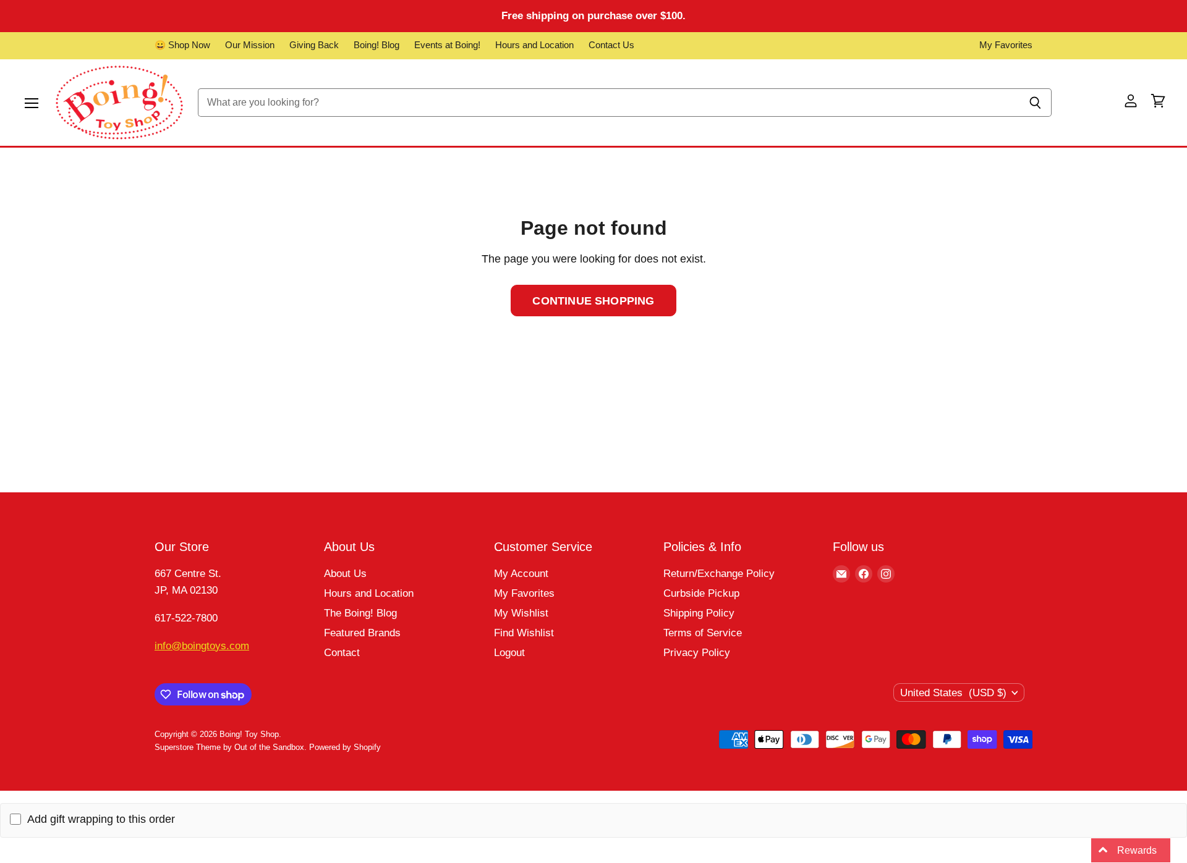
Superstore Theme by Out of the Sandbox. (231, 747)
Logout (509, 653)
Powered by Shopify (345, 747)
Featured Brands (362, 633)
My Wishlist (521, 613)
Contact (342, 653)
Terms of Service (702, 633)
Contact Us (611, 45)
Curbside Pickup (701, 593)
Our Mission (249, 45)
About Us (345, 573)
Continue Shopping (593, 300)
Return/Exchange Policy (719, 573)
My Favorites (1005, 45)
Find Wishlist (524, 633)
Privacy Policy (696, 653)
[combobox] (608, 102)
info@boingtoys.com (202, 646)
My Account (521, 573)
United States (953, 693)
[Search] (1035, 102)
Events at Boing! (447, 45)
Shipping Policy (698, 613)
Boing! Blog (376, 45)
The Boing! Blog (360, 613)
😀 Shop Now (182, 45)
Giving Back (314, 45)
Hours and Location (534, 45)
